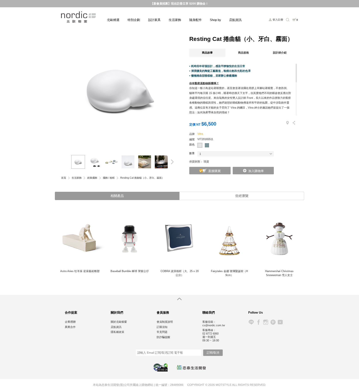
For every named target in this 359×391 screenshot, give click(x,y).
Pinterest (273, 322)
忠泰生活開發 (191, 367)
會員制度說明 (165, 321)
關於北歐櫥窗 (119, 321)
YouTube (280, 322)
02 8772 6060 (210, 333)
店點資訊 (235, 20)
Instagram (265, 322)
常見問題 (162, 332)
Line (251, 322)
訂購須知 (162, 327)
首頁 (63, 178)
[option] (119, 91)
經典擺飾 (92, 178)
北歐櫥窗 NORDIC (79, 17)
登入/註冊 (278, 19)
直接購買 (214, 171)
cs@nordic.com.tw (213, 325)
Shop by (215, 20)
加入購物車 (256, 171)
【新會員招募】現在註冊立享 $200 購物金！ (179, 3)
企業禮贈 (70, 321)
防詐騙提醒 (163, 337)
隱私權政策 (117, 332)
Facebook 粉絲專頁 (258, 322)
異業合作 (70, 327)
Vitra (200, 133)
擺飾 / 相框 (109, 178)
